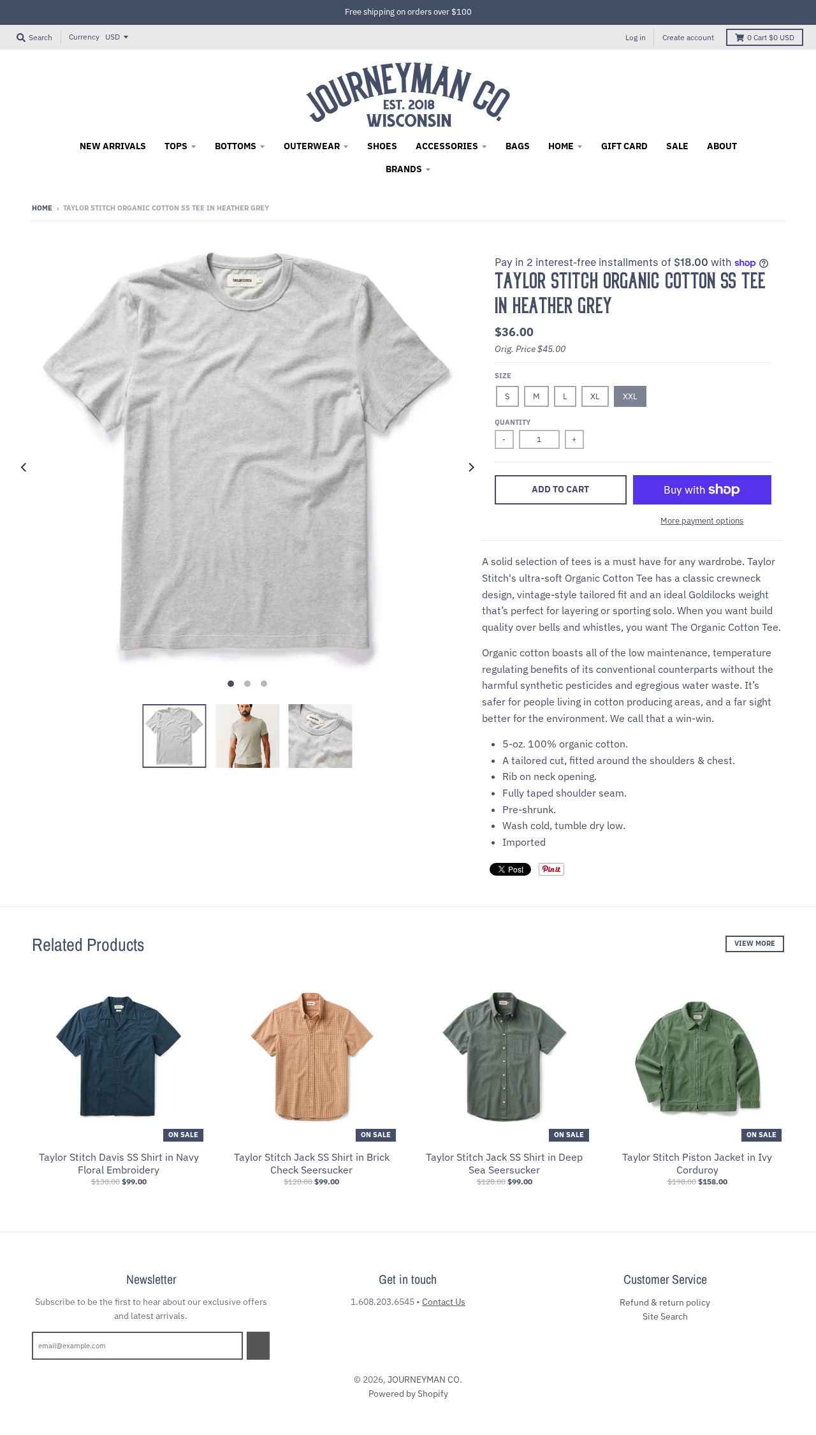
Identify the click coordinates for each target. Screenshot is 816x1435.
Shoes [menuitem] (382, 146)
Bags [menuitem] (518, 146)
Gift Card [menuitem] (624, 146)
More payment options (701, 520)
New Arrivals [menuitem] (113, 146)
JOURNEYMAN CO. (425, 1379)
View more (754, 943)
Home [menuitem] (561, 146)
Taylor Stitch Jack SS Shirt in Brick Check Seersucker (312, 1164)
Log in (635, 37)
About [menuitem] (722, 146)
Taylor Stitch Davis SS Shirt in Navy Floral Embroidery (119, 1164)
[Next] (470, 467)
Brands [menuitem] (404, 169)
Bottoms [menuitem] (235, 146)
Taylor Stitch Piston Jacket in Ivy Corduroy (697, 1164)
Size (503, 375)
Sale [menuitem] (677, 146)
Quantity (512, 422)
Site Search (665, 1316)
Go (258, 1345)
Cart (770, 37)
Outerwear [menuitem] (312, 146)
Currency (84, 36)
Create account (688, 37)
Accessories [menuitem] (447, 146)
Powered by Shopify (408, 1393)
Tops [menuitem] (175, 146)
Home (42, 207)
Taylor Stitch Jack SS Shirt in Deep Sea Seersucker (504, 1164)
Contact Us (443, 1301)
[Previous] (24, 467)
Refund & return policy (665, 1302)
